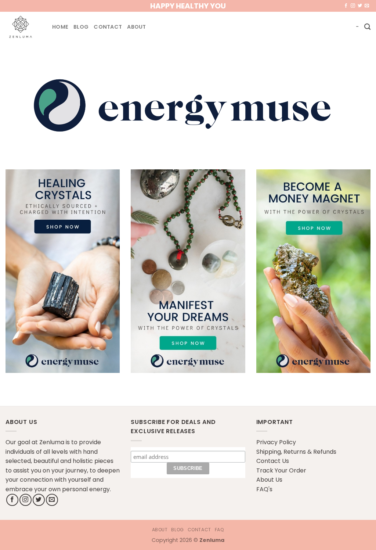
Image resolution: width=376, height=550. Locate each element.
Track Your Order (281, 470)
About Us (269, 479)
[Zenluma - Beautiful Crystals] (23, 27)
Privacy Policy (276, 442)
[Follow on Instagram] (353, 5)
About (136, 26)
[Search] (367, 27)
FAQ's (264, 489)
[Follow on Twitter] (360, 5)
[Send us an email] (367, 5)
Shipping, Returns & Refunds (296, 451)
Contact (108, 26)
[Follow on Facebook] (346, 5)
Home (60, 26)
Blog (80, 26)
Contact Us (272, 461)
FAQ (219, 529)
